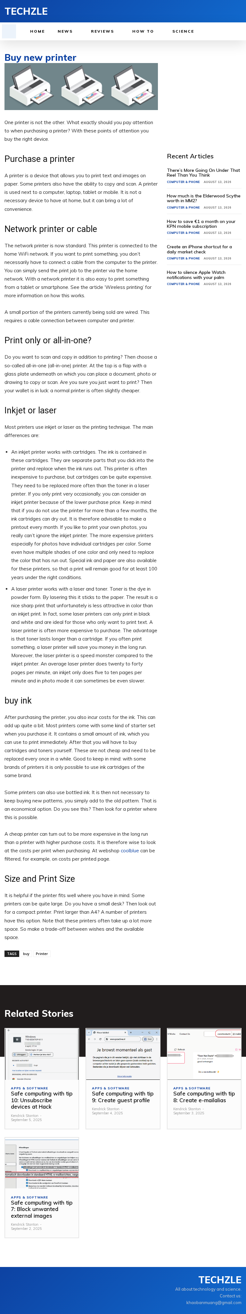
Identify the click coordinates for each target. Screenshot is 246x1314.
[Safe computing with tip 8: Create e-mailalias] (204, 1054)
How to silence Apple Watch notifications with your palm (196, 274)
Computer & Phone (183, 182)
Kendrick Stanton (24, 1115)
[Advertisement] (206, 95)
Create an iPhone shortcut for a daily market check (199, 249)
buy (26, 953)
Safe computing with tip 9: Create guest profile (122, 1096)
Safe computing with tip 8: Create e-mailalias (204, 1096)
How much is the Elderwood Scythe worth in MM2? (204, 198)
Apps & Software (29, 1088)
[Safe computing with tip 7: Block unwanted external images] (41, 1163)
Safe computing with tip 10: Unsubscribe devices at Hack (41, 1100)
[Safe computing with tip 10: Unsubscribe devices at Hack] (41, 1054)
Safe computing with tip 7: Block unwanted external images (41, 1209)
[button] (9, 31)
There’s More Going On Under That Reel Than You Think (203, 172)
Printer (42, 953)
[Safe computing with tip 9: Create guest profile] (123, 1054)
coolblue (130, 851)
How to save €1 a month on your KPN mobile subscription (201, 224)
